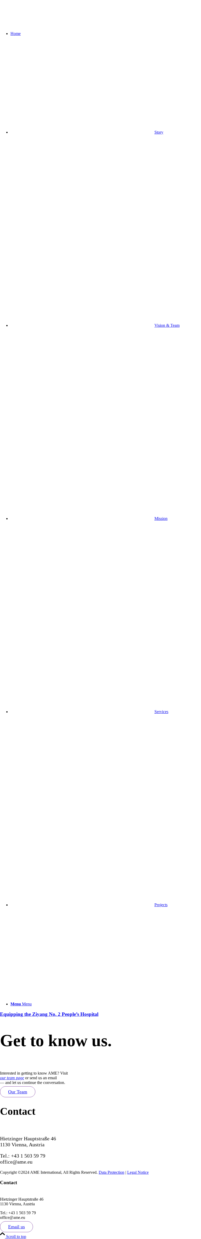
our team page (12, 1078)
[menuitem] (105, 33)
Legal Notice (138, 1172)
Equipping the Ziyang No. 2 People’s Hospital (49, 1014)
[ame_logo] (39, 24)
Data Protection (111, 1172)
